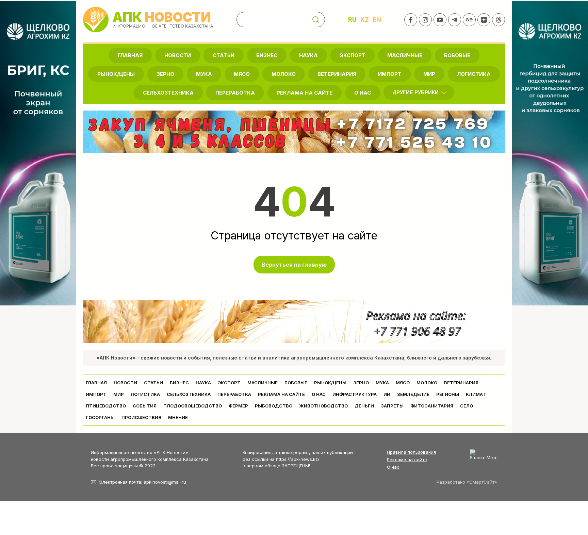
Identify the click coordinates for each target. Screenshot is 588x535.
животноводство (323, 405)
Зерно (165, 74)
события (145, 405)
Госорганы (100, 417)
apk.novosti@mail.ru (165, 482)
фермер (238, 405)
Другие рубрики (416, 92)
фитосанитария (431, 405)
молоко (284, 74)
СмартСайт (481, 482)
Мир (429, 74)
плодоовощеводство (192, 405)
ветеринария (336, 74)
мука (204, 74)
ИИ (386, 394)
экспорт (352, 55)
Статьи (223, 55)
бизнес (266, 55)
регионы (447, 394)
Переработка (235, 92)
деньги (364, 405)
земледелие (413, 394)
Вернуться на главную (294, 264)
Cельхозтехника (168, 92)
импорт (390, 74)
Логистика (474, 74)
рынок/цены (116, 74)
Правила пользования (411, 452)
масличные (404, 55)
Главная (130, 55)
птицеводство (106, 405)
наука (308, 55)
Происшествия (141, 417)
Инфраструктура (354, 394)
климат (476, 394)
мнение (178, 417)
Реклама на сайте (304, 92)
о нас (362, 92)
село (466, 405)
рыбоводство (273, 405)
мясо (242, 74)
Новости (177, 55)
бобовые (457, 55)
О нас (393, 467)
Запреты (392, 405)
